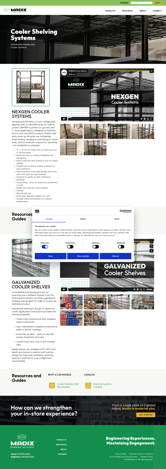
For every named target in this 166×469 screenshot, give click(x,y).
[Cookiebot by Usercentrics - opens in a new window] (121, 211)
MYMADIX (124, 3)
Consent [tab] (49, 219)
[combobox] (141, 3)
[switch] (70, 247)
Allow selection (83, 256)
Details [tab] (83, 219)
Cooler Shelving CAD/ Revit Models (68, 385)
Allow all (115, 256)
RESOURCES (127, 11)
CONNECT (157, 11)
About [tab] (116, 219)
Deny (51, 256)
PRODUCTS (110, 11)
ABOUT (143, 11)
